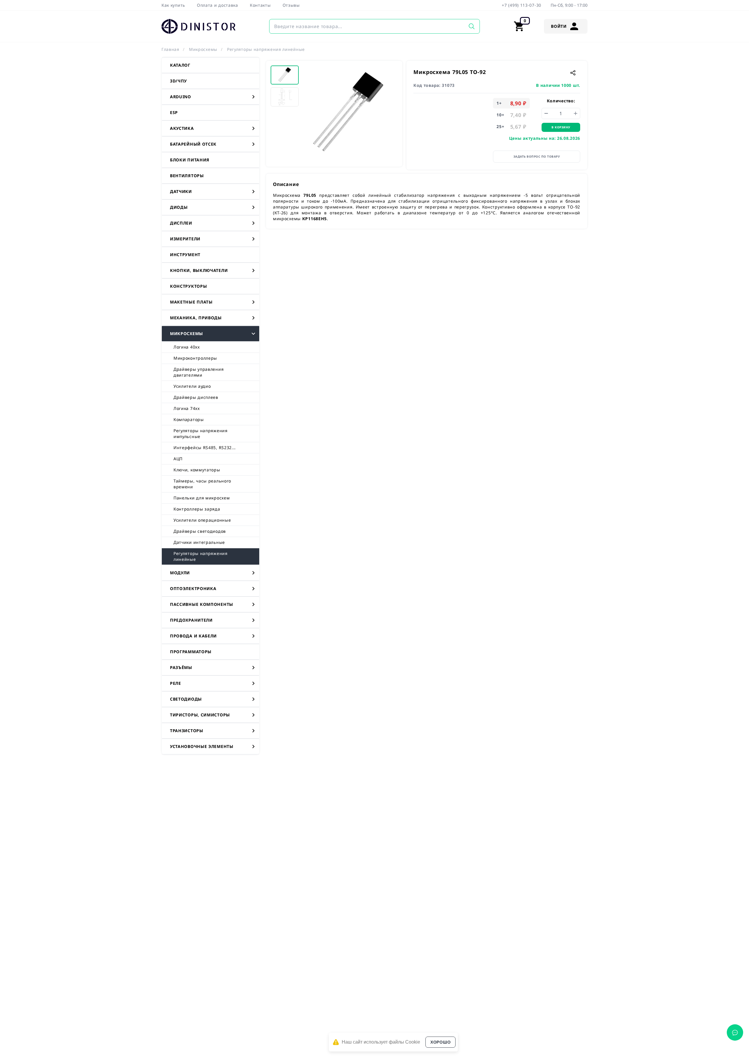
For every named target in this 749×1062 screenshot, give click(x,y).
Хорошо (440, 1042)
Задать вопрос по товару (536, 156)
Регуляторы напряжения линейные (266, 49)
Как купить (173, 5)
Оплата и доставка (217, 5)
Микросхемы (203, 49)
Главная (170, 49)
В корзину (561, 127)
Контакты (260, 5)
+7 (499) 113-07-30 (521, 5)
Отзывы (291, 5)
